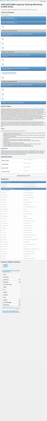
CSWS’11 (5, 266)
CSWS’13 (5, 264)
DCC (4, 289)
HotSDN (5, 292)
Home (4, 274)
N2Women (5, 294)
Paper (23, 26)
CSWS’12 (5, 265)
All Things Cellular (7, 284)
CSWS (4, 287)
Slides (44, 26)
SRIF (4, 297)
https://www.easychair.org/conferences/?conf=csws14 (13, 154)
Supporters (6, 277)
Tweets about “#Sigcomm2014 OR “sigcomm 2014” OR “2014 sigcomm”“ (11, 312)
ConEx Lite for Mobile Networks (9, 72)
